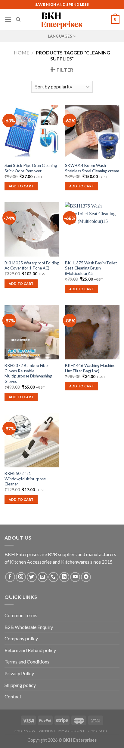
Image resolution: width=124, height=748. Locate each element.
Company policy (21, 638)
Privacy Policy (19, 673)
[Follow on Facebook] (10, 577)
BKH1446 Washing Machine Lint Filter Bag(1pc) (90, 368)
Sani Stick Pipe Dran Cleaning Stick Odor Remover (31, 168)
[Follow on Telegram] (86, 577)
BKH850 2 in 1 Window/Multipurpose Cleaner (25, 478)
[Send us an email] (43, 577)
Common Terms (21, 615)
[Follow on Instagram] (21, 577)
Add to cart (21, 186)
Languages (60, 36)
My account (71, 730)
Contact (13, 696)
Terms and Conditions (27, 661)
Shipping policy (20, 685)
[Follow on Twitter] (32, 577)
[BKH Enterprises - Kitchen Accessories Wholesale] (62, 19)
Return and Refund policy (30, 650)
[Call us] (53, 577)
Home (21, 52)
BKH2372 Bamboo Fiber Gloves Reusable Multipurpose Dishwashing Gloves (28, 373)
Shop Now (25, 730)
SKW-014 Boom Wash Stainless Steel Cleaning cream (92, 168)
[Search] (18, 19)
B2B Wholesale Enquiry (29, 627)
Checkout (99, 730)
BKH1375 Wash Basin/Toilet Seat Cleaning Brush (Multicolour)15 (91, 268)
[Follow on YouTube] (75, 577)
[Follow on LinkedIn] (64, 577)
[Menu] (8, 19)
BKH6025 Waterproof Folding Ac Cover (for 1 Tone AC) (32, 265)
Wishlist (47, 730)
